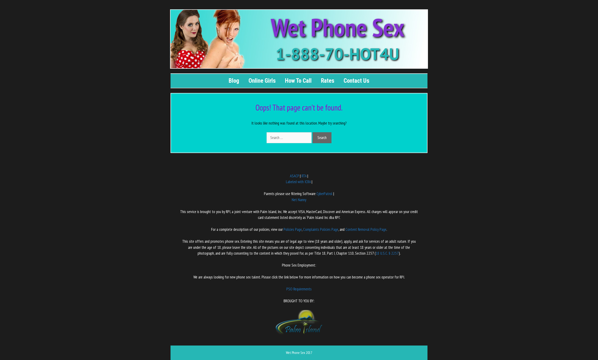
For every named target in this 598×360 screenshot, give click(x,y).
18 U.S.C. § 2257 (387, 253)
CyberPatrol (324, 193)
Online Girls (262, 80)
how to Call (298, 80)
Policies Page (293, 229)
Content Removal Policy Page (365, 229)
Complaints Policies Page (320, 229)
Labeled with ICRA (298, 181)
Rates (327, 80)
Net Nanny (299, 199)
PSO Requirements (299, 289)
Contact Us (356, 80)
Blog (234, 80)
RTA (304, 175)
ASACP (294, 175)
